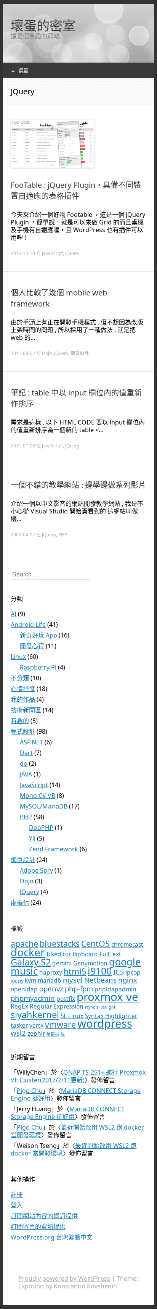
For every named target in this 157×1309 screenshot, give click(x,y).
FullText (110, 954)
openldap (24, 989)
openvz (51, 988)
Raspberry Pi (38, 667)
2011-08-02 (23, 353)
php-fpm (79, 988)
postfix (65, 998)
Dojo (47, 353)
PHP (62, 534)
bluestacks (60, 943)
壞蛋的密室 (43, 25)
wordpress (104, 1023)
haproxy (50, 972)
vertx (36, 1025)
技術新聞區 (26, 710)
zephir (36, 1033)
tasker (19, 1025)
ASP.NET (31, 742)
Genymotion (90, 963)
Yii (32, 838)
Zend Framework (53, 849)
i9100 (100, 970)
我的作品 (23, 699)
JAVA (26, 774)
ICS (118, 972)
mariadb (49, 980)
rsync (90, 1007)
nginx (127, 980)
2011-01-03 (23, 445)
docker (28, 952)
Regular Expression (56, 1006)
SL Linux (72, 1016)
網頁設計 (79, 353)
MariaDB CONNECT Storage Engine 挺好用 (76, 1094)
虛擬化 (20, 902)
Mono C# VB (37, 795)
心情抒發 (23, 688)
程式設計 (23, 731)
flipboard (85, 954)
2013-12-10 (23, 253)
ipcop (133, 972)
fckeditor (58, 954)
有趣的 (20, 721)
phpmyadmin (33, 998)
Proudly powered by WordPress (64, 1278)
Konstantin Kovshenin (85, 1286)
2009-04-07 (23, 534)
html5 (75, 971)
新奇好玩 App (38, 635)
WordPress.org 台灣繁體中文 (52, 1237)
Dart (26, 753)
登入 (17, 1205)
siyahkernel (35, 1015)
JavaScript (52, 253)
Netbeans (100, 980)
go (23, 763)
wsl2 (18, 1033)
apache (24, 943)
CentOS (95, 943)
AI (13, 614)
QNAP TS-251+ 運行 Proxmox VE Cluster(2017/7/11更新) (78, 1076)
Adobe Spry (36, 870)
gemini (62, 963)
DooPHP (41, 827)
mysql (73, 980)
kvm (30, 980)
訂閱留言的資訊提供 (38, 1226)
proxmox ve (107, 996)
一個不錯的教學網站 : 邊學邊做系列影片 (78, 485)
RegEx (19, 1006)
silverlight (105, 1007)
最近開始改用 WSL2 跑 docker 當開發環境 (77, 1131)
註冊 (17, 1194)
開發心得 (32, 646)
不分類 (20, 678)
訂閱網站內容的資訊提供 (44, 1216)
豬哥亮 (52, 1034)
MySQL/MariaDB (43, 806)
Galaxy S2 (31, 962)
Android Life (28, 624)
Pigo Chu (30, 1090)
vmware (60, 1024)
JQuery (72, 253)
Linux (18, 656)
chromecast (127, 944)
